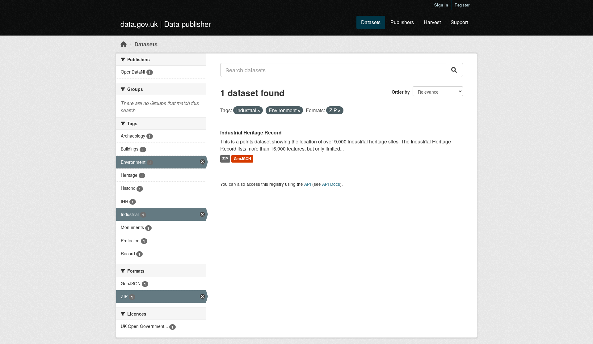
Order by (401, 92)
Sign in (441, 5)
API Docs (331, 184)
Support (459, 22)
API (307, 184)
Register (462, 5)
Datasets (371, 22)
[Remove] (259, 110)
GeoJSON (242, 158)
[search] (454, 70)
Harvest (432, 22)
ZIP (225, 158)
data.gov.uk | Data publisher (165, 23)
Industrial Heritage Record (251, 132)
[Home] (123, 44)
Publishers (402, 22)
